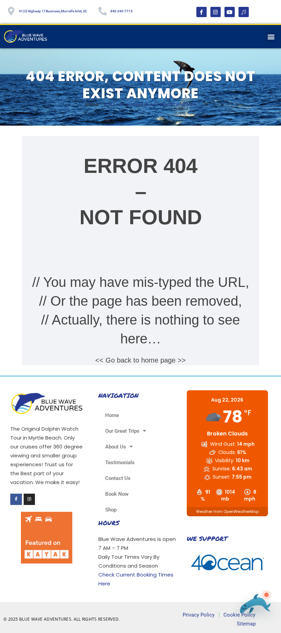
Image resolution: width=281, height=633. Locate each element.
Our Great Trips (122, 431)
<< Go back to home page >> (140, 360)
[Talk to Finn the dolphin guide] (253, 606)
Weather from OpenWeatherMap (227, 511)
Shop (111, 510)
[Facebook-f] (201, 12)
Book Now (117, 494)
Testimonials (120, 462)
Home (92, 104)
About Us (115, 447)
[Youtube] (229, 12)
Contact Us (118, 478)
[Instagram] (215, 12)
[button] (271, 36)
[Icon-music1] (244, 12)
